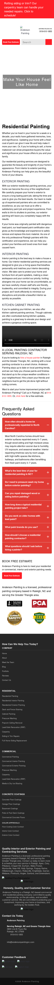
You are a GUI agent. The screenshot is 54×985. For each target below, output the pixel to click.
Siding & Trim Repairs (11, 736)
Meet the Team (8, 662)
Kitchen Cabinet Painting (21, 305)
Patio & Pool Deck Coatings (13, 813)
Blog (4, 666)
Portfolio (5, 671)
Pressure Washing (9, 718)
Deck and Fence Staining (12, 709)
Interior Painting (15, 254)
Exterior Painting (16, 181)
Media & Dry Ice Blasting (12, 783)
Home (4, 653)
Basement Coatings (10, 808)
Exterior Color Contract (10, 835)
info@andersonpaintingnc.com (20, 941)
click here (20, 396)
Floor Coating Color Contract (13, 826)
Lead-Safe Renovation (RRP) (13, 727)
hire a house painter (30, 357)
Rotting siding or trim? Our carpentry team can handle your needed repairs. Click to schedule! (23, 9)
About (4, 657)
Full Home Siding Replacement (14, 740)
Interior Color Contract (10, 831)
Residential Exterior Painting (13, 705)
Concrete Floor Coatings (11, 799)
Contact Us (6, 680)
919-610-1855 (45, 31)
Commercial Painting (10, 756)
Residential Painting (10, 696)
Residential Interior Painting (13, 700)
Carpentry (6, 731)
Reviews (5, 675)
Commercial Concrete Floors (13, 817)
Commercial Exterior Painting (13, 765)
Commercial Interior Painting (13, 761)
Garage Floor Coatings (11, 804)
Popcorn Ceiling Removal (12, 722)
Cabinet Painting (8, 713)
